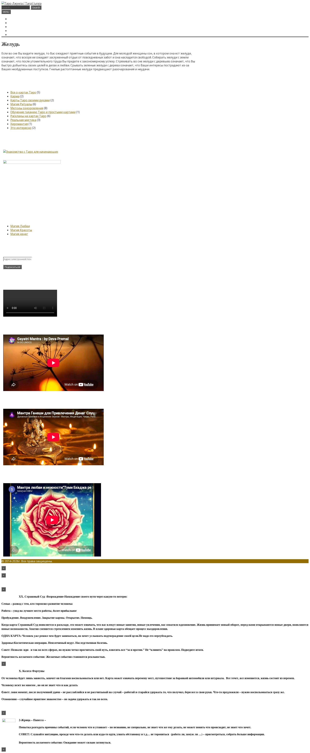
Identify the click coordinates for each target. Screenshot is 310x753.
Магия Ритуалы (21, 104)
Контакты (17, 31)
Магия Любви (20, 226)
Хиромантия (19, 124)
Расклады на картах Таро (28, 116)
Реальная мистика (23, 120)
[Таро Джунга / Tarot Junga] (21, 3)
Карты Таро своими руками (30, 100)
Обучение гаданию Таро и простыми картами (43, 112)
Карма (14, 96)
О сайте (15, 27)
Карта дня (17, 23)
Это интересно (20, 128)
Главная (15, 19)
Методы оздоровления (26, 108)
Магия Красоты (21, 230)
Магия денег (19, 234)
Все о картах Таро (23, 92)
